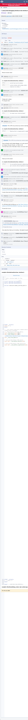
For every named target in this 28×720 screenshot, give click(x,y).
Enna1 (16, 51)
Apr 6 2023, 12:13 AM (8, 136)
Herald (4, 48)
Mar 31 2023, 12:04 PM (8, 92)
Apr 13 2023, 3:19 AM (8, 217)
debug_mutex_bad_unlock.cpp (13, 265)
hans (5, 183)
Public (10, 13)
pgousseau (8, 16)
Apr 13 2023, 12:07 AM (7, 213)
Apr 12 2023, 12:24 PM (7, 197)
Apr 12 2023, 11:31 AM (8, 185)
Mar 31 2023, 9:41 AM (7, 46)
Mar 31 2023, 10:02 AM (7, 65)
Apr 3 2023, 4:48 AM (7, 118)
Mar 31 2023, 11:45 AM (8, 77)
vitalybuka (6, 24)
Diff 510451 (21, 94)
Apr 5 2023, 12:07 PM (8, 122)
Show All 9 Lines (16, 275)
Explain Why (6, 174)
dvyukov (5, 25)
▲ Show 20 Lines (8, 335)
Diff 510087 (21, 68)
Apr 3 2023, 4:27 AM (7, 96)
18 (4, 82)
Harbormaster (6, 64)
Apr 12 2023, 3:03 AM (7, 171)
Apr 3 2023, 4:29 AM (7, 106)
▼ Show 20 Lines (24, 335)
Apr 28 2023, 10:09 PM (7, 244)
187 (5, 131)
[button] (27, 1)
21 (4, 85)
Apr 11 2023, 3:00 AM (8, 155)
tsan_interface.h (10, 262)
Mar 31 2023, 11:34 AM (8, 69)
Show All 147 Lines (16, 335)
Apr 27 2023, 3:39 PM (7, 235)
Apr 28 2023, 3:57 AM (7, 238)
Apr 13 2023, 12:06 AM (8, 201)
